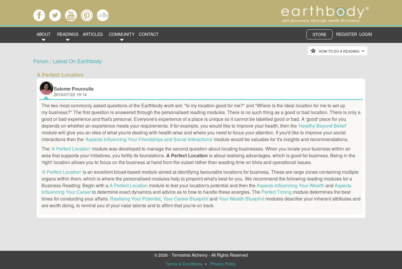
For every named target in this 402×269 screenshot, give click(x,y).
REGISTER (346, 34)
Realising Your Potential (135, 198)
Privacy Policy (223, 264)
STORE (319, 34)
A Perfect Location (128, 185)
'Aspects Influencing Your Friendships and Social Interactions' (149, 139)
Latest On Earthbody (77, 61)
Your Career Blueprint (185, 198)
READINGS (67, 34)
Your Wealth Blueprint (241, 198)
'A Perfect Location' (71, 148)
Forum (41, 61)
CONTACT (149, 34)
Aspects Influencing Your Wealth (290, 185)
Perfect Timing (276, 191)
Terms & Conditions (184, 264)
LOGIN (365, 34)
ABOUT (43, 34)
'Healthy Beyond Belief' (322, 125)
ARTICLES (93, 34)
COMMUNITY (121, 34)
